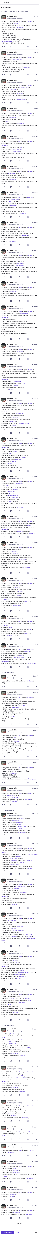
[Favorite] (19, 46)
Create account (7, 1232)
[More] (36, 46)
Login (17, 1232)
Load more (19, 1223)
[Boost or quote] (11, 46)
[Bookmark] (28, 46)
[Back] (2, 2)
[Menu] (36, 1232)
